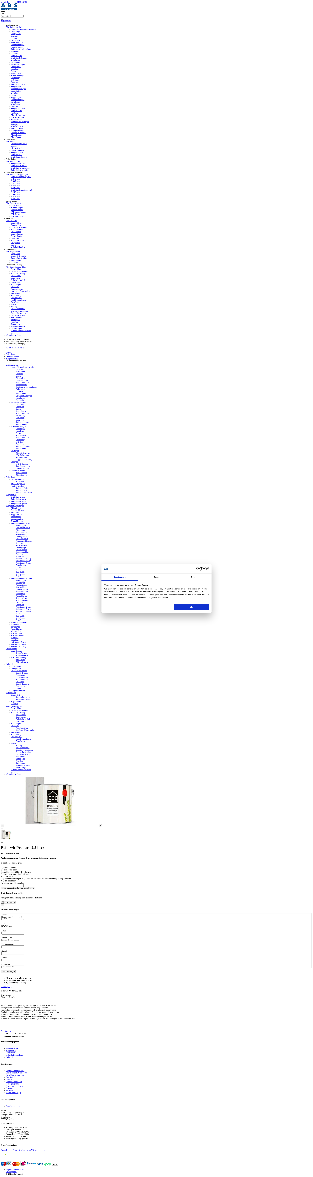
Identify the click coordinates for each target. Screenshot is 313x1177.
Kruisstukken (16, 517)
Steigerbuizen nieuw (19, 166)
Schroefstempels (17, 207)
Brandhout (15, 146)
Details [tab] (157, 577)
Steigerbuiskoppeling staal (21, 177)
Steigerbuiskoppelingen (15, 506)
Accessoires (15, 62)
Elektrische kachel (18, 280)
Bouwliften (15, 287)
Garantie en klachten (14, 1082)
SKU (3, 924)
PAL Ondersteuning (18, 212)
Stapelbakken (16, 260)
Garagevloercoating (18, 313)
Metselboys (15, 80)
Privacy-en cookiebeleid (15, 1086)
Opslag (13, 245)
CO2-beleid (10, 1077)
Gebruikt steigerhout (19, 144)
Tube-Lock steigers (18, 64)
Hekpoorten (15, 243)
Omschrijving (6, 987)
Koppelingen (16, 73)
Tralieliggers (15, 51)
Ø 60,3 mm (15, 188)
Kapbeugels (20, 543)
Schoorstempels (17, 210)
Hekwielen (15, 238)
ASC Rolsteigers (17, 117)
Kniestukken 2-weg (23, 558)
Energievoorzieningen (19, 311)
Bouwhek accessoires (19, 227)
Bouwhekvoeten (17, 229)
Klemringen (15, 512)
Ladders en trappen (18, 133)
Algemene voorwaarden (15, 1071)
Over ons (9, 1088)
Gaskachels (15, 282)
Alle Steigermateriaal (14, 27)
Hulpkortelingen (17, 42)
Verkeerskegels (16, 328)
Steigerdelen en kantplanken (22, 49)
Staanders (14, 36)
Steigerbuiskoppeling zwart (21, 190)
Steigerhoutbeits (17, 152)
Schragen (14, 124)
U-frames (14, 262)
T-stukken (19, 554)
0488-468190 (22, 2)
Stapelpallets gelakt (18, 256)
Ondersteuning (11, 649)
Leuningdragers (17, 519)
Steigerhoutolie (16, 155)
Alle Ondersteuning (13, 203)
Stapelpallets (15, 254)
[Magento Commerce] (9, 9)
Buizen (13, 71)
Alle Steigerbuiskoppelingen (17, 174)
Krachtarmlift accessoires (20, 291)
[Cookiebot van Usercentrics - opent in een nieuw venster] (198, 569)
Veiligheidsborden (18, 247)
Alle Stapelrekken (13, 251)
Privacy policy (11, 1172)
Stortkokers (15, 293)
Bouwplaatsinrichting (14, 706)
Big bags (14, 306)
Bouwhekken (16, 223)
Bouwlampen (16, 284)
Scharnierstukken (22, 552)
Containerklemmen (18, 510)
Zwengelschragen (17, 130)
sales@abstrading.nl (9, 2)
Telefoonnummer (8, 944)
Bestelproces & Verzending (16, 1073)
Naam (3, 931)
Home (8, 352)
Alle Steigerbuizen (13, 161)
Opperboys (15, 82)
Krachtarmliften (17, 289)
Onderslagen (16, 31)
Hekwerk (9, 664)
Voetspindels (16, 34)
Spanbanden (15, 324)
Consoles (14, 53)
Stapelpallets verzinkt (19, 258)
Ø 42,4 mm (15, 183)
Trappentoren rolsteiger (20, 122)
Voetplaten (15, 69)
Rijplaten (14, 322)
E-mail (4, 951)
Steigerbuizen (11, 495)
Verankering (15, 60)
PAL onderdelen (17, 216)
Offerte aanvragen (8, 902)
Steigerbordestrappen (19, 58)
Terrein (13, 304)
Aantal (4, 958)
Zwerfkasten (15, 302)
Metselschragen (17, 126)
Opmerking (5, 964)
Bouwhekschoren (17, 240)
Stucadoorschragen (18, 128)
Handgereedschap (18, 315)
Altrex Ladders (16, 135)
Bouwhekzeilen (17, 234)
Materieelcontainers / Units (21, 331)
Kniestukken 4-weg (23, 563)
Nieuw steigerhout (18, 148)
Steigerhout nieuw (18, 84)
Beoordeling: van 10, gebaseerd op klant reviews (23, 1150)
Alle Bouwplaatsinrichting (16, 267)
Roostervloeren (16, 47)
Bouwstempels (16, 205)
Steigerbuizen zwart (18, 163)
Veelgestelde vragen (13, 1093)
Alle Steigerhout (12, 141)
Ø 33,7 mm (15, 181)
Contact (9, 1079)
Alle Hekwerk (11, 221)
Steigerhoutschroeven (19, 157)
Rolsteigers (15, 113)
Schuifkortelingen (17, 45)
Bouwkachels (16, 276)
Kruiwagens (15, 320)
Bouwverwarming (18, 273)
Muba (13, 333)
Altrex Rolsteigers (18, 115)
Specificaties (6, 1031)
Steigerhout (10, 354)
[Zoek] (2, 19)
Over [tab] (193, 577)
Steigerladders (16, 56)
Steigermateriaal (12, 365)
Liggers (14, 38)
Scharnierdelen (21, 550)
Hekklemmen (16, 232)
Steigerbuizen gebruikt (19, 170)
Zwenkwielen (21, 565)
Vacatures (9, 1090)
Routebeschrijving (13, 1106)
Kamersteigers (16, 119)
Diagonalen (15, 40)
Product (4, 914)
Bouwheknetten (17, 236)
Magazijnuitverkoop (13, 335)
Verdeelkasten (16, 298)
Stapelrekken (11, 693)
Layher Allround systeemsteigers (23, 29)
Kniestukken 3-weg (23, 561)
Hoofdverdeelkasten (18, 300)
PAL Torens (15, 214)
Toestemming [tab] (120, 577)
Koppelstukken (16, 514)
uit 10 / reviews (15, 348)
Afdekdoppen (16, 508)
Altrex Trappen (16, 137)
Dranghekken (16, 225)
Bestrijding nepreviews (15, 1075)
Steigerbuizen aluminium (20, 168)
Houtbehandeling (17, 150)
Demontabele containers (20, 271)
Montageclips (21, 547)
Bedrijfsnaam (6, 937)
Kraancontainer (17, 317)
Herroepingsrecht (12, 1084)
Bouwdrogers (16, 278)
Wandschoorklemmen (24, 541)
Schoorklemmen (17, 521)
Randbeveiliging (17, 295)
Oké (191, 607)
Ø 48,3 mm (15, 185)
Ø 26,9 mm (15, 179)
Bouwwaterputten (18, 309)
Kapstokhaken (21, 545)
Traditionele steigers (18, 89)
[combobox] (12, 16)
